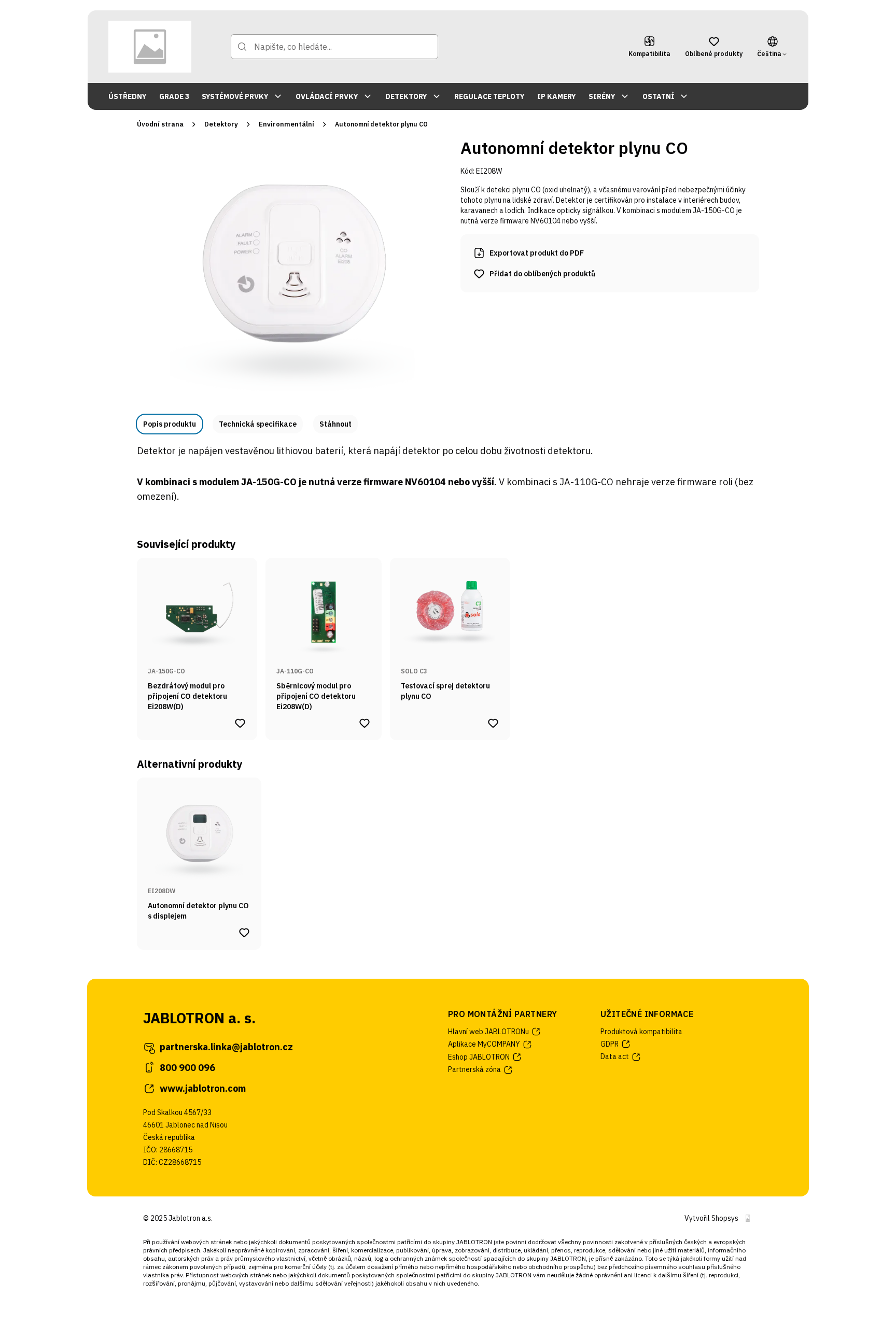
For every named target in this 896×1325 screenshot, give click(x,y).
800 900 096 (187, 1068)
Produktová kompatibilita (641, 1031)
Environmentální (286, 124)
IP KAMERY (556, 96)
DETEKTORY (406, 96)
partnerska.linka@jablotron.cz (226, 1047)
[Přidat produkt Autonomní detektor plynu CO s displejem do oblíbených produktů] (244, 932)
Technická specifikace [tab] (258, 424)
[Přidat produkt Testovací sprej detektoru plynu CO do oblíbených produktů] (493, 723)
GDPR (609, 1044)
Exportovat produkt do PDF (536, 253)
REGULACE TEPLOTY (489, 96)
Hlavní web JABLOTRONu (488, 1031)
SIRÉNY (602, 96)
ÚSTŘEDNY (127, 96)
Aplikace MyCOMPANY (484, 1044)
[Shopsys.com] (748, 1218)
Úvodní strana (160, 124)
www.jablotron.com (203, 1088)
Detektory (221, 124)
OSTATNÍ (658, 96)
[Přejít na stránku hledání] (242, 46)
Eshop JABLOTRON (479, 1057)
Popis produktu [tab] (169, 424)
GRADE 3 (174, 96)
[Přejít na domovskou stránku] (149, 47)
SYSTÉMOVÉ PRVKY (235, 96)
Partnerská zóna (474, 1069)
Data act (614, 1056)
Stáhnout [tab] (335, 424)
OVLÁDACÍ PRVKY (327, 96)
